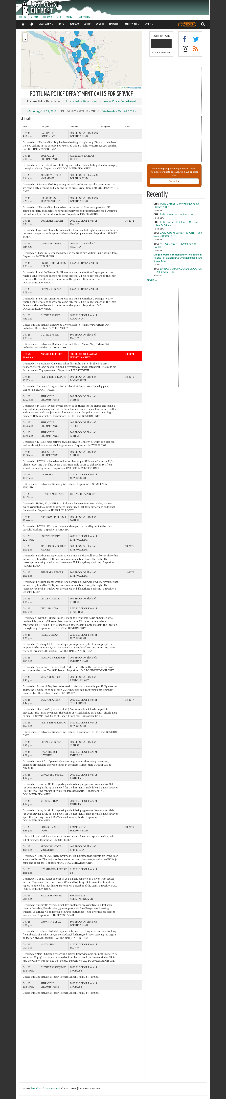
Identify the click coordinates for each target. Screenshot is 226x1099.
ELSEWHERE (114, 24)
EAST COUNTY (83, 17)
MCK (59, 17)
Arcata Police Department (82, 101)
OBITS (61, 24)
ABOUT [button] (147, 24)
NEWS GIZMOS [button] (45, 24)
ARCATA (34, 17)
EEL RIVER (47, 17)
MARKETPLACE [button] (131, 24)
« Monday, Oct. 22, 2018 (41, 111)
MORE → (152, 280)
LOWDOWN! (74, 24)
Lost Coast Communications (46, 1088)
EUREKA (22, 17)
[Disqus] (81, 1040)
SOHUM (69, 17)
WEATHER (100, 24)
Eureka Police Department (119, 101)
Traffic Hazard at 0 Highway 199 (176, 214)
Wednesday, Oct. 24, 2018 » (119, 111)
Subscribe (174, 181)
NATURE (87, 24)
